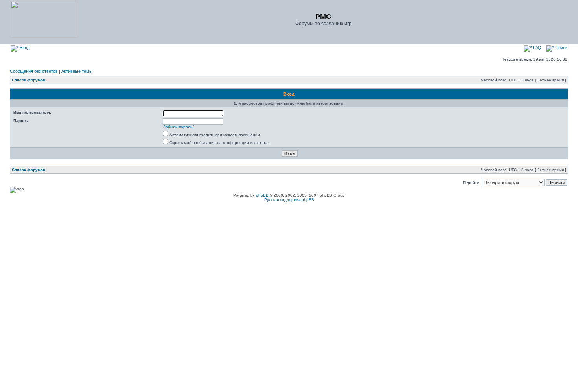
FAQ (536, 47)
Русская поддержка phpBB (289, 199)
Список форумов (28, 80)
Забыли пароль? (179, 127)
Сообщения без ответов (34, 71)
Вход (23, 47)
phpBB (262, 195)
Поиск (560, 47)
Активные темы (76, 71)
